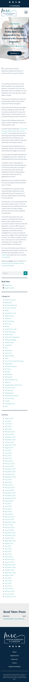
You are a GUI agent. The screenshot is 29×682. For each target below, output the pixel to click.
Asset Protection (10, 300)
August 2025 (9, 448)
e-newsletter (6, 257)
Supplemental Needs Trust (13, 385)
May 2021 (8, 551)
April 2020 (8, 586)
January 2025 (9, 466)
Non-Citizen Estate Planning (14, 361)
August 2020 (9, 575)
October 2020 (9, 570)
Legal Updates (9, 356)
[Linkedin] (13, 2)
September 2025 (10, 445)
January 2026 (9, 434)
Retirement (8, 377)
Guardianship (9, 342)
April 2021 (8, 554)
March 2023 (9, 514)
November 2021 (10, 535)
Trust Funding (9, 398)
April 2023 (8, 511)
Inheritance (8, 350)
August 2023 (9, 501)
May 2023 (8, 509)
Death (7, 310)
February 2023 (10, 517)
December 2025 (10, 437)
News (6, 358)
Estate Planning (14, 24)
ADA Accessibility (21, 676)
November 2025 (10, 440)
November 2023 (10, 495)
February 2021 (10, 559)
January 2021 (9, 562)
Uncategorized (9, 404)
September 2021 (10, 541)
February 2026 (10, 432)
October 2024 (9, 474)
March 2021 (9, 557)
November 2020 (10, 567)
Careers (14, 663)
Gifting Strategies (10, 340)
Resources (14, 659)
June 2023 (8, 506)
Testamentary (9, 393)
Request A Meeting (14, 666)
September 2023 (10, 498)
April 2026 (8, 429)
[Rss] (16, 2)
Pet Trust (8, 369)
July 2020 (8, 578)
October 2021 (9, 538)
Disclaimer (13, 676)
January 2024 (9, 490)
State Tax (8, 382)
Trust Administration (11, 396)
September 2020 (10, 573)
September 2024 (10, 477)
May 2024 (8, 479)
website (4, 255)
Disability (8, 318)
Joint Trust (8, 353)
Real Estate (8, 374)
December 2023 (10, 493)
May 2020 (8, 583)
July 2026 (8, 421)
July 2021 (8, 546)
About (14, 652)
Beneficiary (8, 302)
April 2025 (8, 458)
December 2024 (10, 469)
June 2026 (8, 424)
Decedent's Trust (10, 313)
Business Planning (11, 305)
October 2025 (9, 442)
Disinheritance (9, 321)
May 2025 (8, 456)
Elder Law (8, 324)
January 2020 (9, 594)
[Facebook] (9, 2)
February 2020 (10, 591)
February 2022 (10, 527)
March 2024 (9, 485)
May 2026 (8, 426)
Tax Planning (9, 390)
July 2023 (8, 503)
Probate (7, 372)
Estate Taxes (9, 334)
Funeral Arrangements (12, 337)
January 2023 (9, 519)
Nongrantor (9, 364)
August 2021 (9, 543)
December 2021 (10, 533)
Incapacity (8, 345)
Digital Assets (9, 316)
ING (6, 348)
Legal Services (14, 655)
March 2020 (9, 589)
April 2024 (8, 482)
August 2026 (9, 418)
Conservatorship (10, 308)
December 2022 (10, 522)
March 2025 (9, 461)
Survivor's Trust (10, 388)
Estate (7, 326)
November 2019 (10, 597)
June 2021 (8, 549)
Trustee (7, 401)
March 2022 (9, 525)
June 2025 (8, 453)
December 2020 (10, 565)
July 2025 (8, 450)
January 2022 (9, 530)
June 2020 (8, 581)
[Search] (25, 273)
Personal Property (11, 366)
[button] (26, 12)
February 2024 (10, 487)
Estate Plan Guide (10, 329)
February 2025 (10, 464)
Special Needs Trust (11, 380)
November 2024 (10, 472)
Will (6, 406)
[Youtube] (19, 2)
